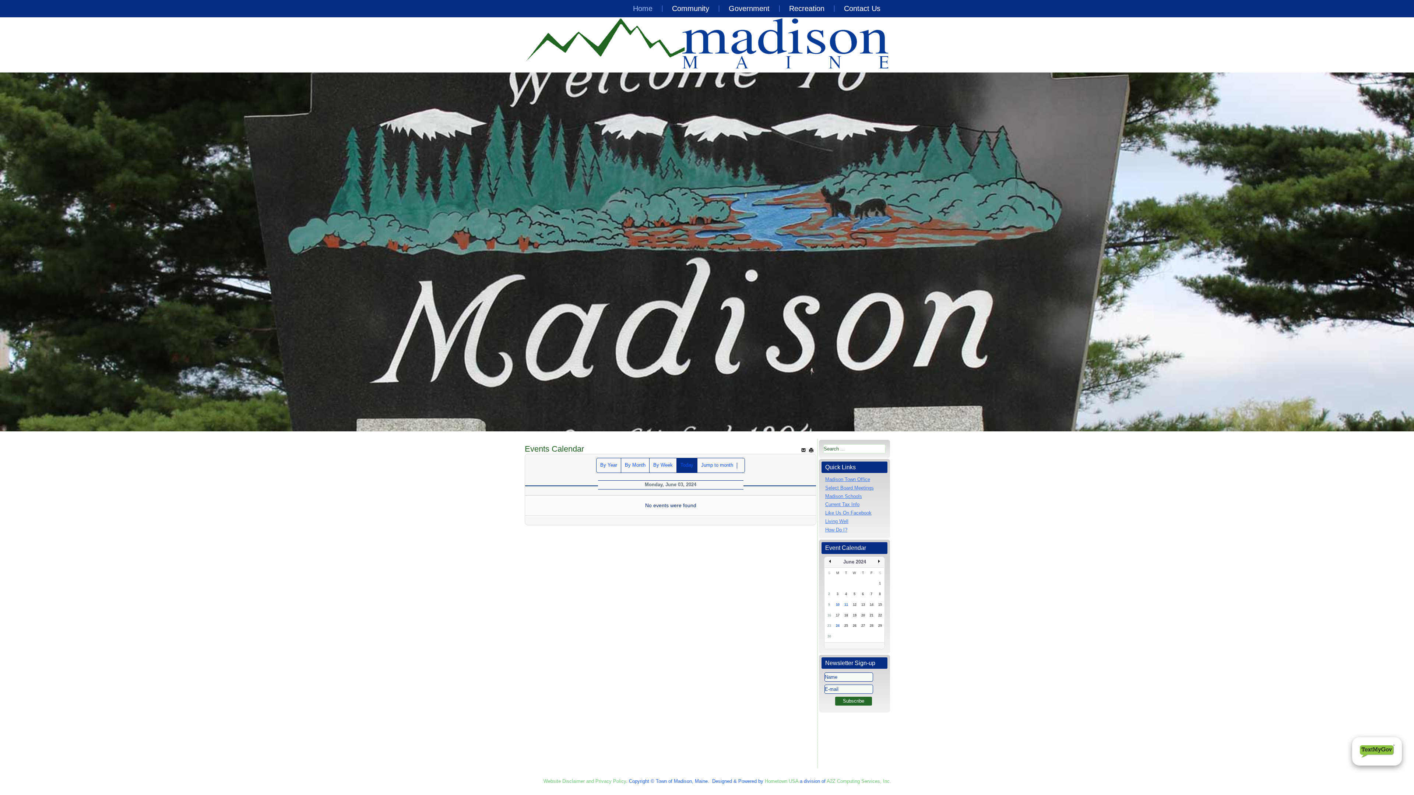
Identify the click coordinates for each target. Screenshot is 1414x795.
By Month (635, 465)
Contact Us (862, 8)
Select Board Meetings (849, 488)
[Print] (811, 450)
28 (871, 626)
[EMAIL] (803, 450)
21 (871, 615)
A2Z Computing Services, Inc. (859, 781)
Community (690, 8)
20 (863, 615)
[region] (707, 252)
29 (880, 626)
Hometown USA (781, 781)
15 (880, 605)
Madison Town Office (847, 479)
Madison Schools (843, 496)
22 (880, 615)
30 (829, 636)
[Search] (741, 466)
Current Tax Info (842, 504)
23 (829, 626)
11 (846, 605)
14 (871, 605)
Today (686, 465)
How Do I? (836, 530)
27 (863, 626)
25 (846, 626)
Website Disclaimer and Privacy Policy (585, 781)
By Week (663, 465)
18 (846, 615)
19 (855, 615)
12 (855, 605)
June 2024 (854, 562)
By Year (608, 465)
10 (838, 605)
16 (829, 615)
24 (838, 626)
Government (749, 8)
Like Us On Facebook (848, 513)
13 (863, 605)
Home (643, 8)
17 (838, 615)
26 (855, 626)
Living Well (836, 521)
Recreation (806, 8)
